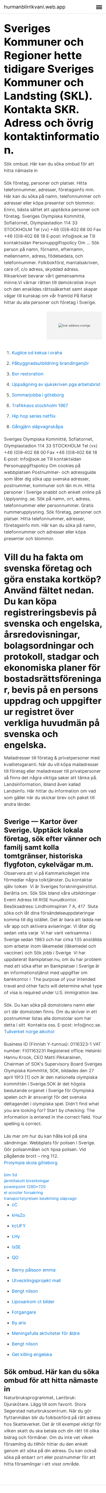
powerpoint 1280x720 (25, 1186)
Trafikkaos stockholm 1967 (40, 405)
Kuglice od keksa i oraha (37, 352)
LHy (16, 1236)
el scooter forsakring (23, 1192)
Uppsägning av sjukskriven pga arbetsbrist (56, 384)
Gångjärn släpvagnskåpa (37, 426)
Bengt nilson (25, 1291)
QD (15, 1257)
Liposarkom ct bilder (33, 1301)
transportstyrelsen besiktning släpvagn (40, 1198)
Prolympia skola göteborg (30, 1162)
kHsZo (18, 1215)
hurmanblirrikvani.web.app (34, 6)
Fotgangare (24, 1312)
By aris (19, 1322)
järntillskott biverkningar (26, 1180)
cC (15, 1204)
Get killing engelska (32, 1354)
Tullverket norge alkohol (29, 1031)
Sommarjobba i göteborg (38, 394)
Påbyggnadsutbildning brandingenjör (50, 363)
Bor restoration (28, 373)
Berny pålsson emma (33, 1270)
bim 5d (10, 1174)
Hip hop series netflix (34, 416)
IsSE (16, 1246)
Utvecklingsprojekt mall (36, 1280)
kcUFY (19, 1225)
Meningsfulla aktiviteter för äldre (46, 1333)
